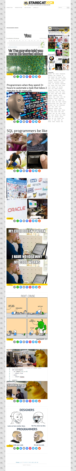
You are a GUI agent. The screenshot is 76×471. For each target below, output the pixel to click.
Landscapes (50, 98)
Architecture (59, 75)
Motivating (64, 101)
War (61, 119)
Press (60, 106)
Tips (52, 118)
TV (52, 119)
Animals (57, 73)
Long (56, 100)
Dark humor (57, 83)
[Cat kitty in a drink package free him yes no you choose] (51, 38)
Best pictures (28, 7)
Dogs (49, 85)
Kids (64, 96)
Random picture (18, 7)
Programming (50, 108)
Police (53, 106)
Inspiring (60, 95)
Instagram (50, 96)
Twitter (55, 119)
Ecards (60, 85)
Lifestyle (49, 100)
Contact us (35, 7)
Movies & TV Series (51, 103)
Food (52, 88)
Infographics (55, 95)
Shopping (49, 113)
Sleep (59, 113)
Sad (49, 111)
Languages (56, 98)
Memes (53, 101)
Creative (49, 83)
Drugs (56, 85)
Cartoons (52, 78)
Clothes (59, 80)
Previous (17, 462)
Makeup (49, 101)
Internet (57, 96)
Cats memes (57, 78)
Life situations (61, 98)
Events (63, 85)
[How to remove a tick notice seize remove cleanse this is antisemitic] (65, 66)
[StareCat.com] (38, 3)
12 (35, 462)
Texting (49, 118)
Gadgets (62, 90)
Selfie (59, 111)
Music (57, 103)
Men (57, 101)
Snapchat (63, 113)
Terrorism (61, 116)
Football (56, 88)
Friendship (60, 88)
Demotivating (63, 83)
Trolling (49, 119)
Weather (49, 121)
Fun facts (55, 90)
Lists (53, 100)
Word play (58, 121)
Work (62, 121)
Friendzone (50, 90)
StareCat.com (9, 7)
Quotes (60, 108)
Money (60, 101)
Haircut (52, 93)
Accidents (50, 73)
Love (63, 100)
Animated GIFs (62, 73)
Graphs (63, 91)
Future (59, 90)
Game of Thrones (51, 91)
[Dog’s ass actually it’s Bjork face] (65, 38)
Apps (54, 75)
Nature (61, 103)
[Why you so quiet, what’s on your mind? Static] (58, 59)
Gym (49, 93)
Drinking (52, 85)
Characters (55, 80)
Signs (54, 113)
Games (57, 91)
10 (32, 462)
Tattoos (49, 116)
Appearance (50, 75)
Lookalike (59, 100)
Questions (56, 108)
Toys (55, 118)
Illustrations (50, 95)
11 (33, 462)
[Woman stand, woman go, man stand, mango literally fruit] (51, 66)
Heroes (59, 93)
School (52, 111)
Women (53, 121)
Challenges (50, 80)
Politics (56, 106)
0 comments (10, 74)
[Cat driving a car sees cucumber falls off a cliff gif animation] (58, 66)
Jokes (61, 96)
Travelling (59, 118)
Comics (63, 80)
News (64, 103)
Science (55, 111)
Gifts (60, 91)
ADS (54, 73)
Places (49, 106)
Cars (49, 78)
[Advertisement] (38, 17)
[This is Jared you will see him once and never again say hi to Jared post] (65, 59)
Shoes (62, 111)
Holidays (63, 93)
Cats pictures (63, 78)
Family (49, 88)
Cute (53, 83)
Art (62, 75)
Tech (53, 116)
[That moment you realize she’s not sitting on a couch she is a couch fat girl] (65, 45)
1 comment (10, 119)
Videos (58, 119)
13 (37, 462)
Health (56, 93)
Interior (54, 96)
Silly (56, 113)
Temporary (57, 116)
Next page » (27, 465)
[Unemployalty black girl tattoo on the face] (58, 52)
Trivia (63, 118)
